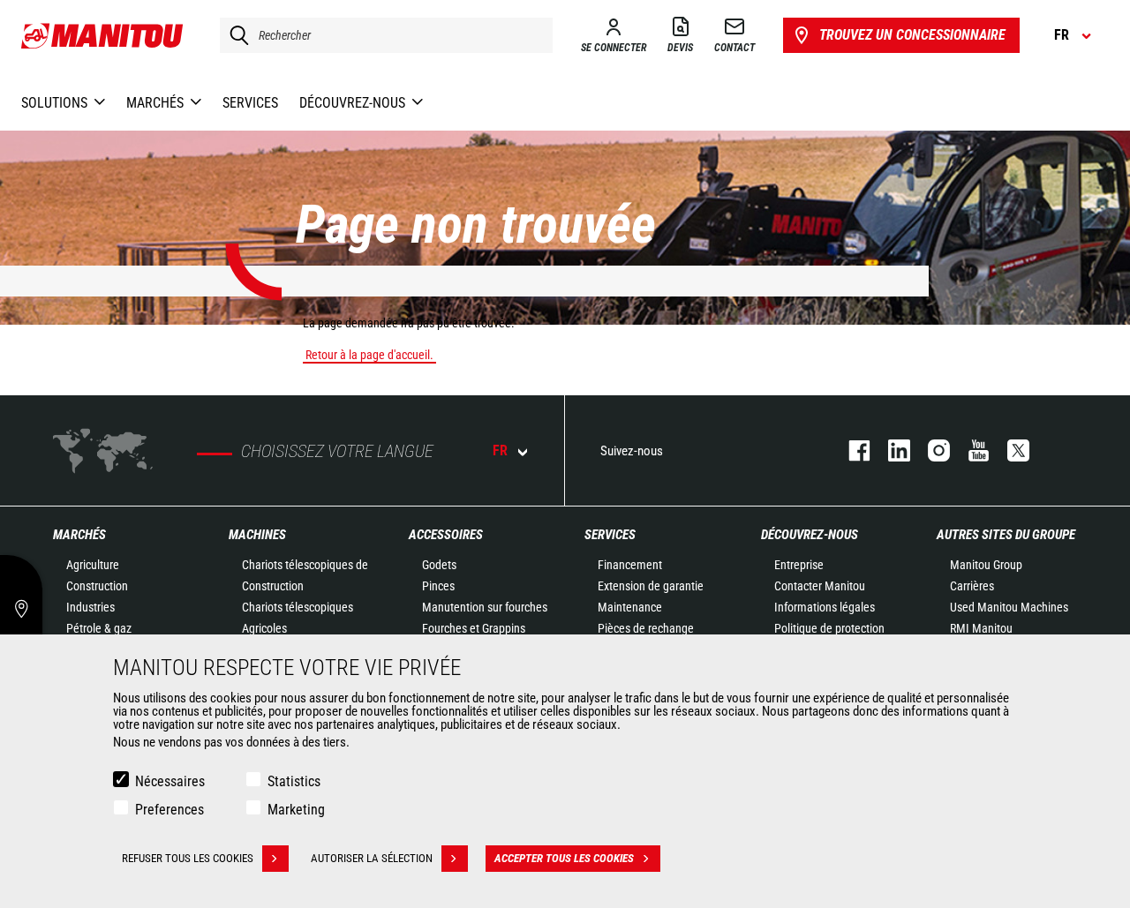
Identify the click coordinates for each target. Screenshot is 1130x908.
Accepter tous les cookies (564, 858)
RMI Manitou (981, 628)
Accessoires (446, 535)
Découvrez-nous (809, 535)
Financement (630, 565)
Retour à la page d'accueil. (369, 355)
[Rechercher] (235, 35)
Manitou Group (986, 565)
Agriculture (92, 565)
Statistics (293, 781)
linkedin (890, 450)
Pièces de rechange (646, 628)
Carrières (972, 586)
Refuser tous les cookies (187, 858)
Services (610, 535)
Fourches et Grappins (473, 628)
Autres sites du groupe (1006, 535)
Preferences (169, 809)
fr (500, 450)
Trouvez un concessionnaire (912, 34)
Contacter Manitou (819, 586)
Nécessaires (170, 781)
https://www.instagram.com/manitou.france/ (930, 450)
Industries (90, 607)
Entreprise (799, 565)
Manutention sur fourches (484, 607)
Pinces (438, 586)
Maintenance (630, 607)
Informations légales (824, 607)
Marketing (296, 809)
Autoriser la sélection (372, 858)
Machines (257, 535)
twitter (1009, 450)
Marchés (79, 535)
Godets (439, 565)
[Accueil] (103, 35)
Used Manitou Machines (1009, 607)
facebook (850, 450)
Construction (97, 586)
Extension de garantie (651, 586)
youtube (970, 450)
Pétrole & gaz (99, 628)
